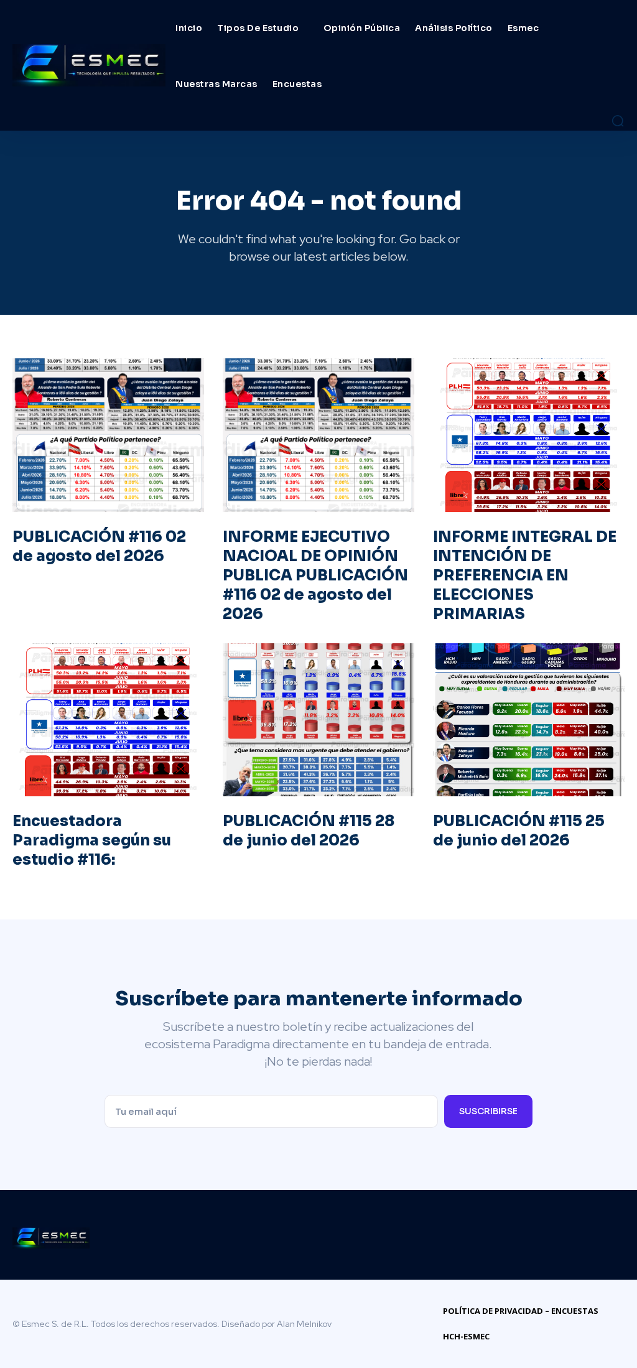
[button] (618, 121)
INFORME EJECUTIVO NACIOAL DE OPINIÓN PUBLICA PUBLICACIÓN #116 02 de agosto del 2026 (315, 576)
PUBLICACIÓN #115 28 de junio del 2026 (308, 831)
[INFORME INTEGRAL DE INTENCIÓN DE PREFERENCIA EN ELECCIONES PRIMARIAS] (529, 434)
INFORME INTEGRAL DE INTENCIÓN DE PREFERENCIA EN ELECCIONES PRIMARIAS (524, 576)
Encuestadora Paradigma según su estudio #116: (91, 840)
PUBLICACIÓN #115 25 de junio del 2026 (519, 831)
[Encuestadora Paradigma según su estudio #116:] (108, 719)
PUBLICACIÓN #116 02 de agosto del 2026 (99, 546)
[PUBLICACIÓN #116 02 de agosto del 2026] (108, 434)
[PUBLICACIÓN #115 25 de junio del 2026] (529, 719)
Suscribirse (488, 1111)
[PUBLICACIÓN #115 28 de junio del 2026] (318, 719)
